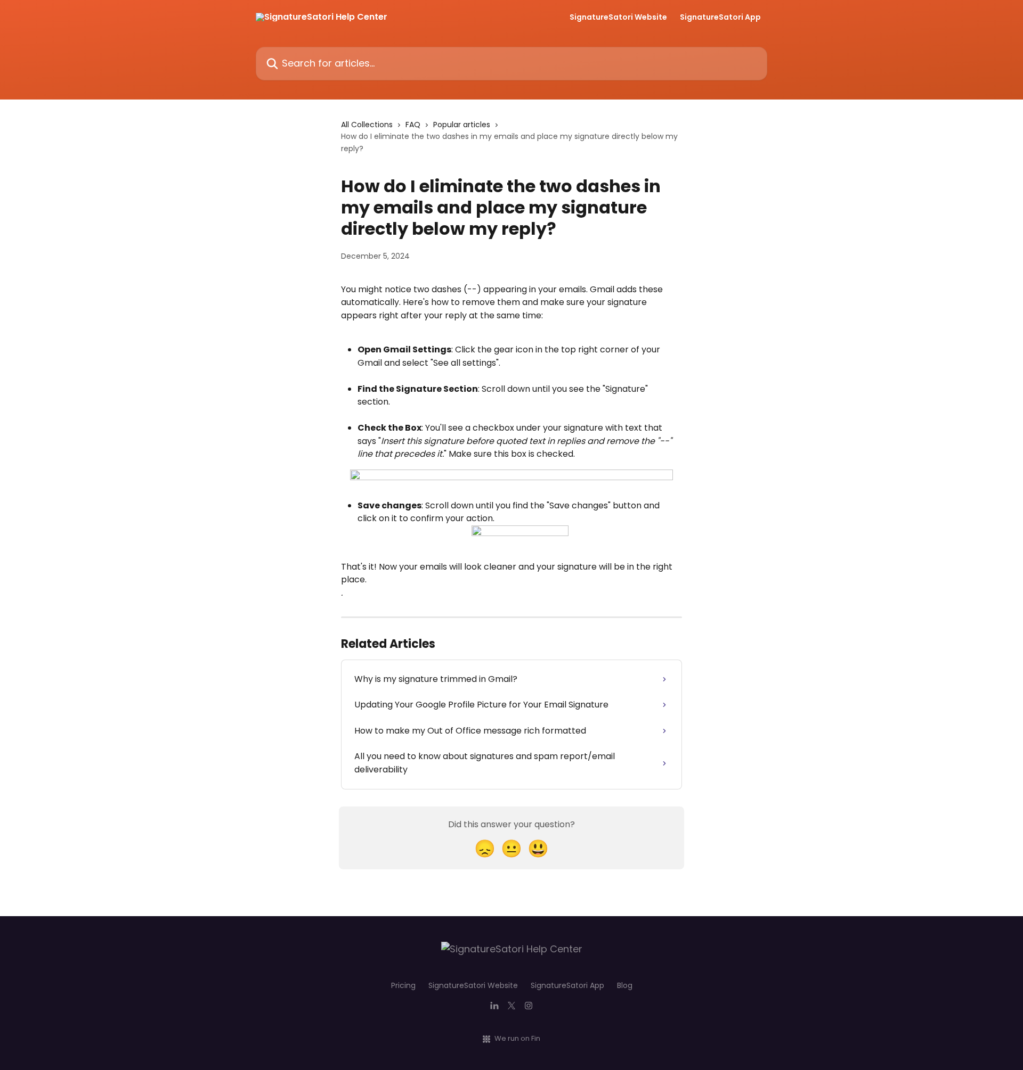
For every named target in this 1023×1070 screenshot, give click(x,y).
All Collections (367, 124)
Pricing (403, 985)
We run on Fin (517, 1038)
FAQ (412, 124)
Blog (624, 985)
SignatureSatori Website (618, 17)
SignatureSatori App (720, 17)
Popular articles (461, 124)
